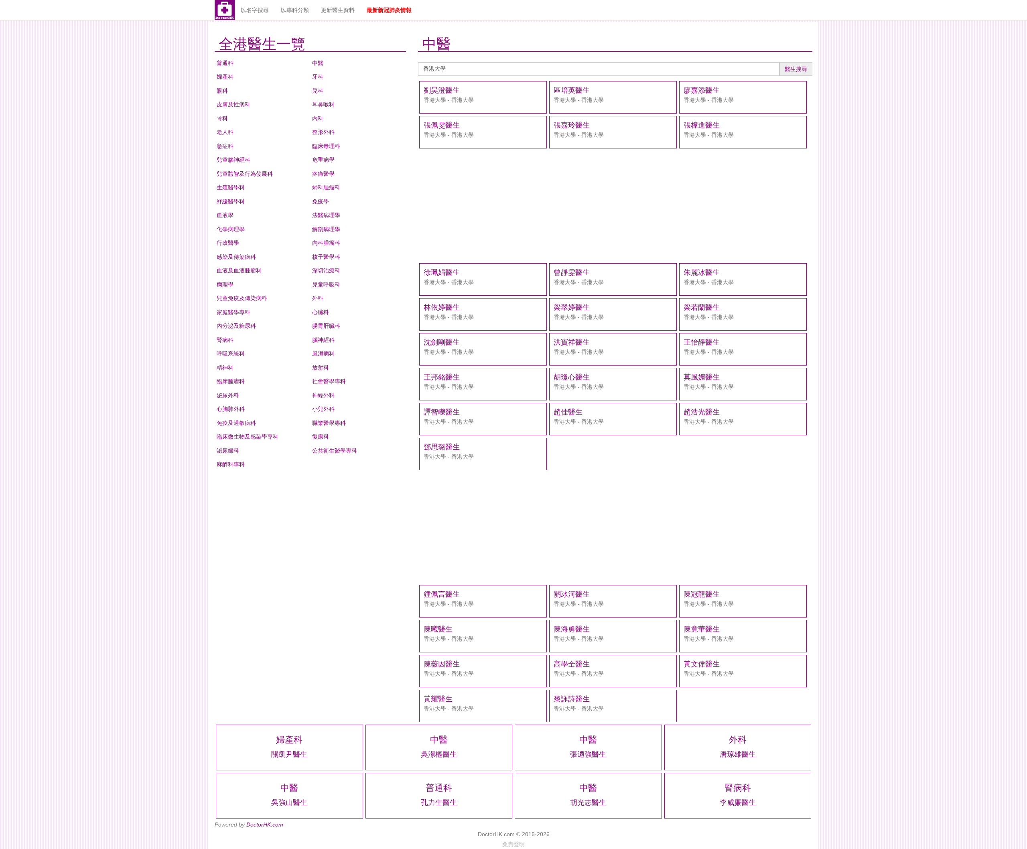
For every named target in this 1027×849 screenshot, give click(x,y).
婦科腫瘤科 (326, 187)
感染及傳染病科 (236, 257)
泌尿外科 (228, 395)
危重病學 (323, 159)
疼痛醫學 (323, 174)
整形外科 (323, 132)
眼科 (222, 90)
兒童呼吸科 (326, 284)
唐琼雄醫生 (738, 754)
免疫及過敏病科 (236, 423)
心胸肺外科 (231, 409)
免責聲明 (513, 844)
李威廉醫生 (738, 802)
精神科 (225, 367)
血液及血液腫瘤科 (239, 270)
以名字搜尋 (255, 10)
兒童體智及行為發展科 (245, 174)
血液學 (225, 215)
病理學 (225, 284)
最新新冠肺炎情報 (389, 10)
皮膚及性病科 (233, 104)
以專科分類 (295, 10)
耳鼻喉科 (323, 104)
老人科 (225, 132)
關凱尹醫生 (289, 754)
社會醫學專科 (329, 381)
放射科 (320, 367)
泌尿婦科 (228, 450)
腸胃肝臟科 (326, 326)
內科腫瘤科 (326, 243)
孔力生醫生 (439, 802)
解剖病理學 (326, 229)
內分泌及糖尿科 (236, 326)
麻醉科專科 (231, 464)
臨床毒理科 (326, 146)
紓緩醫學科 (231, 201)
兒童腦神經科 (233, 159)
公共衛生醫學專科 (334, 450)
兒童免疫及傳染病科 (242, 298)
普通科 (225, 63)
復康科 (320, 436)
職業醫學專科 (329, 423)
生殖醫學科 (231, 187)
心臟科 (320, 312)
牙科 (317, 76)
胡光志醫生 (588, 802)
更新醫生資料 (338, 10)
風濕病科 (323, 353)
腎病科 (225, 340)
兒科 (317, 90)
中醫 (317, 63)
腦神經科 (323, 340)
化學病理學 (231, 229)
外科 (317, 298)
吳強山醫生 (289, 802)
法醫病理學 (326, 215)
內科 (317, 118)
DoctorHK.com (264, 824)
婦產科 (225, 76)
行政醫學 (228, 243)
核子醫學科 (326, 257)
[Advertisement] (615, 206)
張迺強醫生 (588, 754)
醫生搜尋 (796, 69)
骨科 (222, 118)
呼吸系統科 (231, 353)
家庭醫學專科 (233, 312)
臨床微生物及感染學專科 (247, 436)
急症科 (225, 146)
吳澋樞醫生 (439, 754)
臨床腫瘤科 (231, 381)
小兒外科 (323, 409)
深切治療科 (326, 270)
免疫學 (320, 201)
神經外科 (323, 395)
